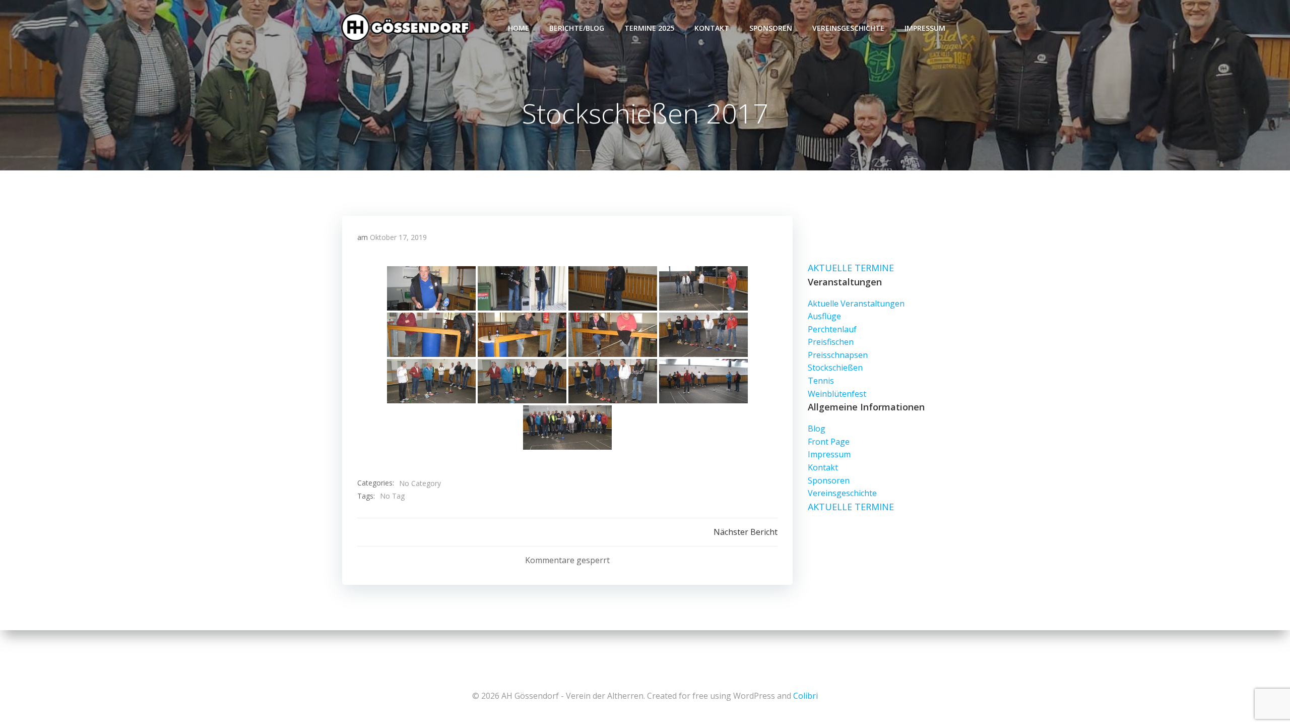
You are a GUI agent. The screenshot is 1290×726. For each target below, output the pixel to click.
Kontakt (711, 28)
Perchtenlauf (832, 329)
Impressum (925, 28)
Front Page (829, 441)
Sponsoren (770, 28)
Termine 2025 (649, 28)
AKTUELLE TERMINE (851, 268)
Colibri (805, 695)
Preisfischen (831, 341)
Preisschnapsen (838, 354)
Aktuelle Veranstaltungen (856, 303)
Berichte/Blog (576, 28)
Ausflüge (824, 316)
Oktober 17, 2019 (398, 237)
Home (518, 28)
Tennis (821, 380)
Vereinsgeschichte (848, 28)
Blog (816, 428)
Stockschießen (835, 367)
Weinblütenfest (837, 393)
